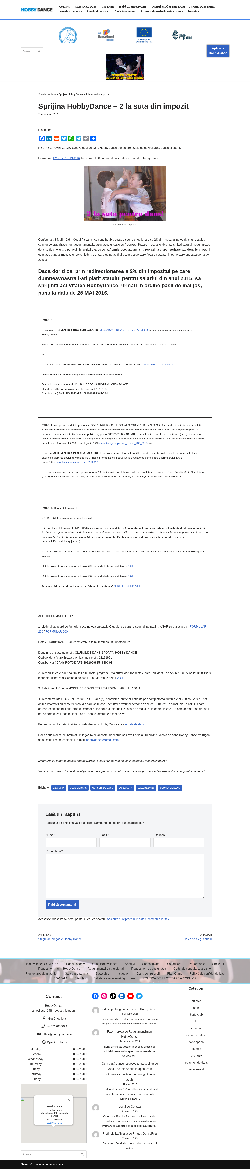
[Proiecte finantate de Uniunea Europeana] (144, 34)
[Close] (68, 1099)
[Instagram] (104, 996)
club (196, 1021)
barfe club (196, 1014)
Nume (50, 835)
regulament (196, 1069)
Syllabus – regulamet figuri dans (114, 978)
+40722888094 (57, 1026)
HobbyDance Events (132, 7)
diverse (196, 1048)
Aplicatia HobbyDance (218, 51)
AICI (130, 566)
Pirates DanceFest (145, 1133)
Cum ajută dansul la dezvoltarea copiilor (128, 1063)
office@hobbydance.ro (57, 1034)
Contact (64, 7)
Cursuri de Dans (85, 7)
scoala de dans (135, 724)
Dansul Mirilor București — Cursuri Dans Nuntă (183, 7)
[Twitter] (139, 996)
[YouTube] (130, 996)
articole (196, 1001)
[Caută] (39, 50)
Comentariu (54, 851)
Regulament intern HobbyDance (59, 968)
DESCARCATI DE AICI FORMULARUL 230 (124, 329)
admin (106, 1009)
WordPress (56, 1164)
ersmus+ (196, 1055)
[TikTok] (113, 996)
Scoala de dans (47, 94)
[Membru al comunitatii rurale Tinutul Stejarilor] (182, 35)
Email (104, 835)
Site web (159, 835)
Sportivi (130, 963)
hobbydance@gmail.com (102, 739)
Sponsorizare (151, 963)
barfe (196, 1007)
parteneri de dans (196, 1062)
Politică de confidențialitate (207, 973)
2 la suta (58, 788)
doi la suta (125, 788)
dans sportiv (196, 1042)
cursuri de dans (102, 788)
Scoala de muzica (98, 12)
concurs (196, 1028)
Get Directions (57, 1018)
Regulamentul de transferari (106, 968)
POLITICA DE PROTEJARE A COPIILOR (170, 978)
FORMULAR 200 (56, 631)
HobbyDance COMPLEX (42, 963)
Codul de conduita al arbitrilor (192, 968)
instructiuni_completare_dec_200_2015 (77, 462)
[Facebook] (95, 996)
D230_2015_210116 (66, 158)
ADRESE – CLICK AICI (127, 585)
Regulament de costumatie (148, 968)
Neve (24, 1164)
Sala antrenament (76, 973)
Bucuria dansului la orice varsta (162, 12)
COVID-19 (60, 978)
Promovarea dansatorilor (41, 973)
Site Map (80, 978)
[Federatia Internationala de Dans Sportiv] (106, 35)
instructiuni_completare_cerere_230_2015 (123, 443)
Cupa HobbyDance (104, 963)
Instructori (123, 973)
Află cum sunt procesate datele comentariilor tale (138, 919)
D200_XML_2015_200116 (158, 364)
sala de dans (146, 788)
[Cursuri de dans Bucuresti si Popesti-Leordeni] (125, 67)
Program (108, 7)
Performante (197, 963)
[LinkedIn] (121, 996)
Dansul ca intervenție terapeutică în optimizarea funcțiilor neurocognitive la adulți (130, 1074)
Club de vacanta (125, 12)
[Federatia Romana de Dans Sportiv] (68, 35)
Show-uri (218, 963)
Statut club (102, 973)
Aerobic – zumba (70, 12)
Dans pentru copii (148, 973)
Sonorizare (174, 963)
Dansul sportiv (75, 963)
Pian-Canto (174, 973)
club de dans (78, 788)
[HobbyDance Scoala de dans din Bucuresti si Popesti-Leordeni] (37, 9)
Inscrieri (193, 12)
